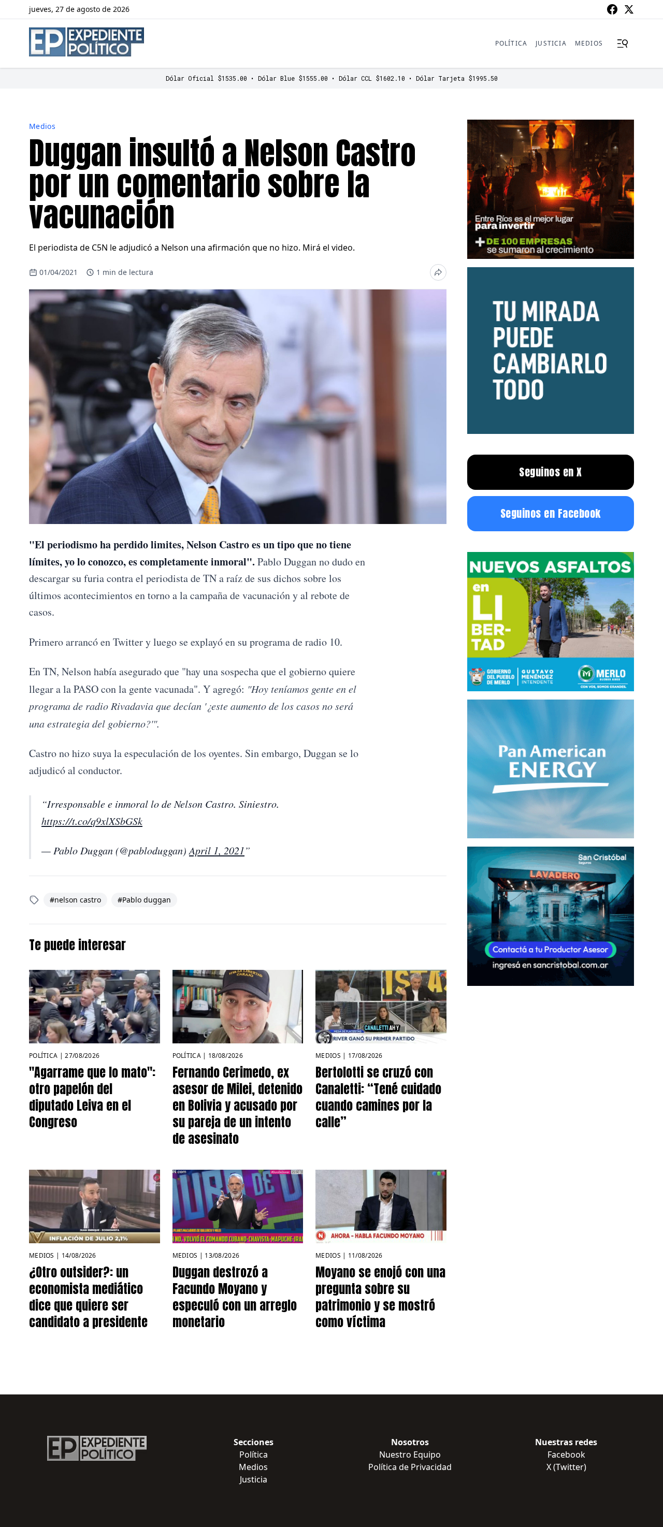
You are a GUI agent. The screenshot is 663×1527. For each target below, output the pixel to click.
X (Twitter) (566, 1467)
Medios (589, 43)
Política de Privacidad (410, 1467)
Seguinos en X (550, 472)
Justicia (551, 43)
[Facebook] (612, 9)
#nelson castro (75, 900)
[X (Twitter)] (629, 9)
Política (511, 43)
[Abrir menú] (622, 43)
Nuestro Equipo (410, 1454)
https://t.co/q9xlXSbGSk (91, 820)
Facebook (566, 1454)
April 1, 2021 (216, 850)
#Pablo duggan (144, 900)
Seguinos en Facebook (550, 513)
